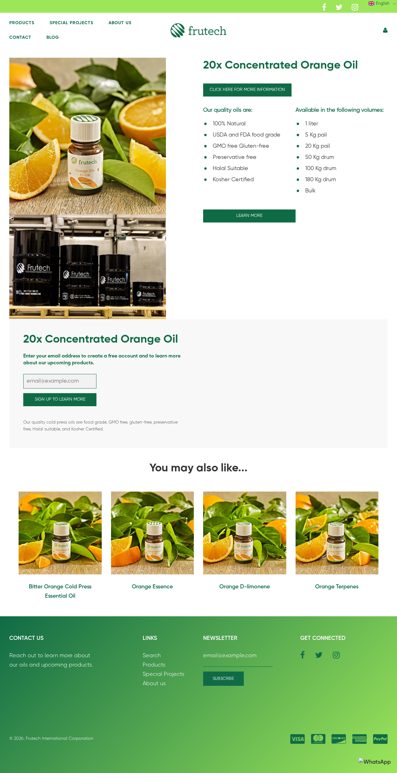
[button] (198, 30)
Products (21, 23)
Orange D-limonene (244, 587)
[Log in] (385, 30)
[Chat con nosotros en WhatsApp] (375, 762)
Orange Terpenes (337, 587)
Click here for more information (247, 90)
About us (154, 683)
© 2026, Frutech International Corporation (51, 738)
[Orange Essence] (152, 533)
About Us (120, 23)
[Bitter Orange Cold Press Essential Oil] (60, 533)
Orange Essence (152, 587)
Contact (20, 37)
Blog (53, 37)
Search (152, 655)
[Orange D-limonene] (244, 533)
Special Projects (71, 23)
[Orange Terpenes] (337, 533)
